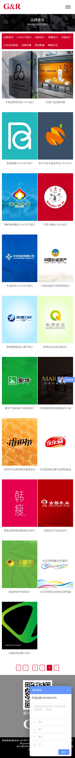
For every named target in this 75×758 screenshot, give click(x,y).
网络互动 (53, 45)
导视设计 (66, 37)
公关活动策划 (10, 45)
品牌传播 (26, 45)
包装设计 (40, 37)
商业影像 (39, 45)
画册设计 (53, 37)
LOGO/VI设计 (24, 37)
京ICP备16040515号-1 (26, 746)
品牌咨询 (8, 37)
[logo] (12, 6)
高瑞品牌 (10, 740)
